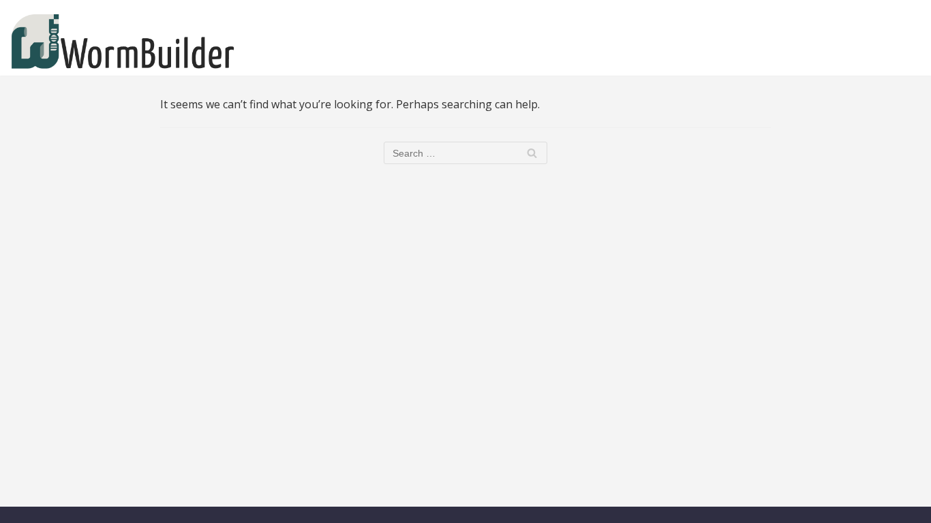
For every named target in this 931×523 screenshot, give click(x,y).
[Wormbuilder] (122, 41)
